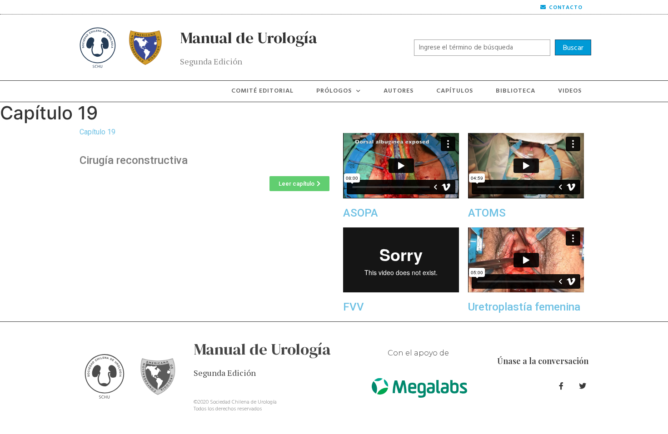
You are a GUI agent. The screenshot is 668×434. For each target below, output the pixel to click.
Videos (570, 91)
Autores (399, 91)
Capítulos (454, 91)
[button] (299, 183)
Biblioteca (515, 91)
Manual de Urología (248, 38)
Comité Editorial (262, 91)
